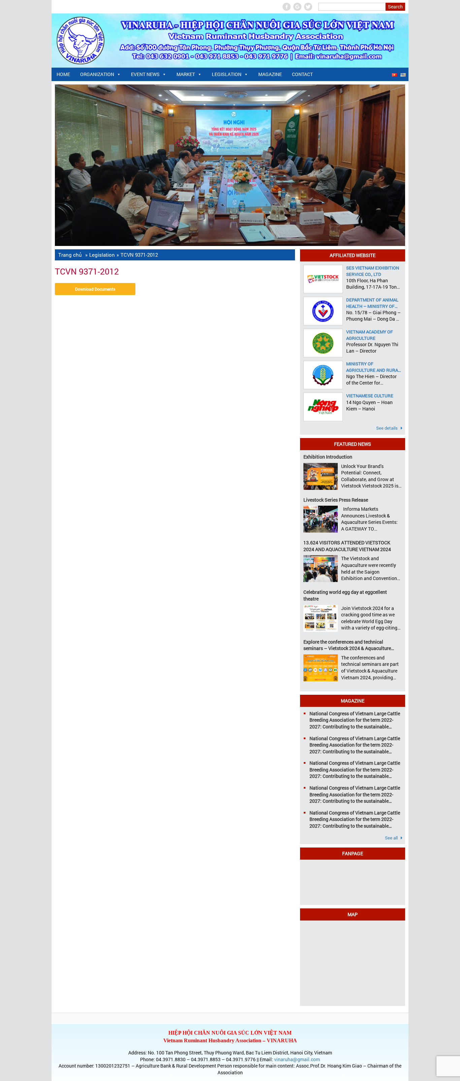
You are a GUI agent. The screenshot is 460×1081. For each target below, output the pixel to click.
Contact (302, 74)
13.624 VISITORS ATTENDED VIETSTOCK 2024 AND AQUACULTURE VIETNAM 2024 (347, 545)
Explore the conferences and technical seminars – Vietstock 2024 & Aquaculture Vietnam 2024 (347, 645)
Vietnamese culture (369, 396)
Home (63, 74)
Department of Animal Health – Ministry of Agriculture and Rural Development (373, 303)
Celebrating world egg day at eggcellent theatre (345, 595)
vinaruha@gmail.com (297, 1059)
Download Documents (95, 289)
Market (185, 74)
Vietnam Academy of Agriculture (369, 335)
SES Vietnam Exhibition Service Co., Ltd (372, 271)
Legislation (226, 74)
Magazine (270, 74)
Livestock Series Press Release (335, 500)
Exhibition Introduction (327, 457)
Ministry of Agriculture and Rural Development (373, 367)
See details (387, 428)
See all (392, 838)
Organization (97, 74)
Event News (145, 74)
